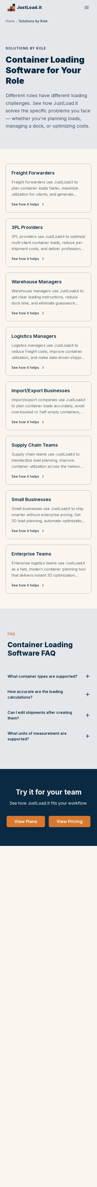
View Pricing (70, 821)
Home (10, 21)
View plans (25, 821)
